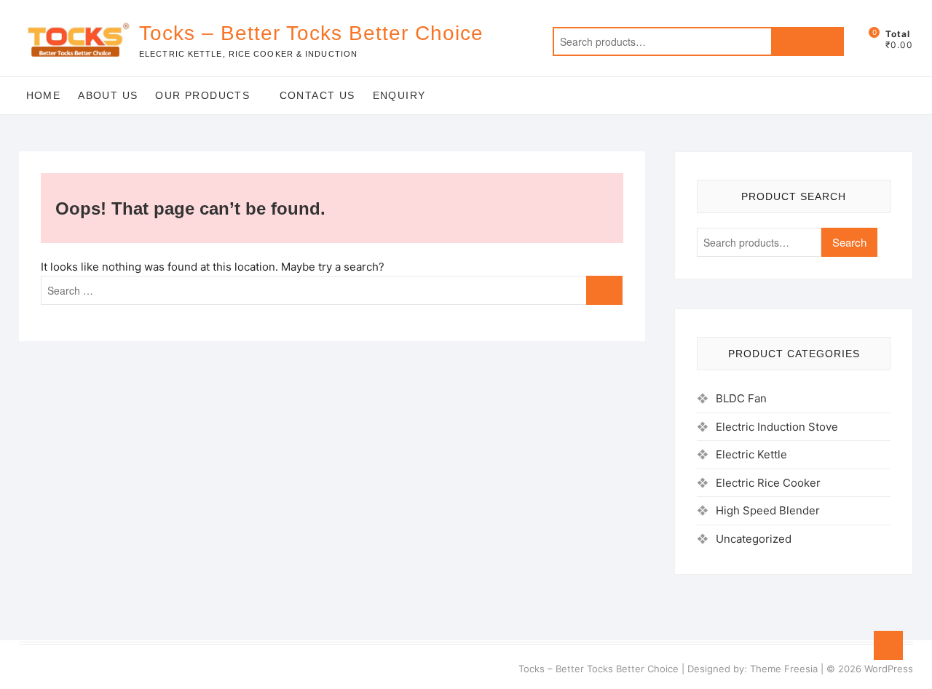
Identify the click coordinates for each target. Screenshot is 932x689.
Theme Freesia (784, 668)
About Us (108, 95)
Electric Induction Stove (777, 427)
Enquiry (399, 95)
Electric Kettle (751, 454)
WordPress (888, 668)
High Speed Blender (768, 510)
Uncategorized (753, 539)
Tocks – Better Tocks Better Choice (311, 33)
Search (807, 41)
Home (43, 95)
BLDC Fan (741, 398)
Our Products (202, 95)
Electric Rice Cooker (768, 483)
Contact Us (317, 95)
